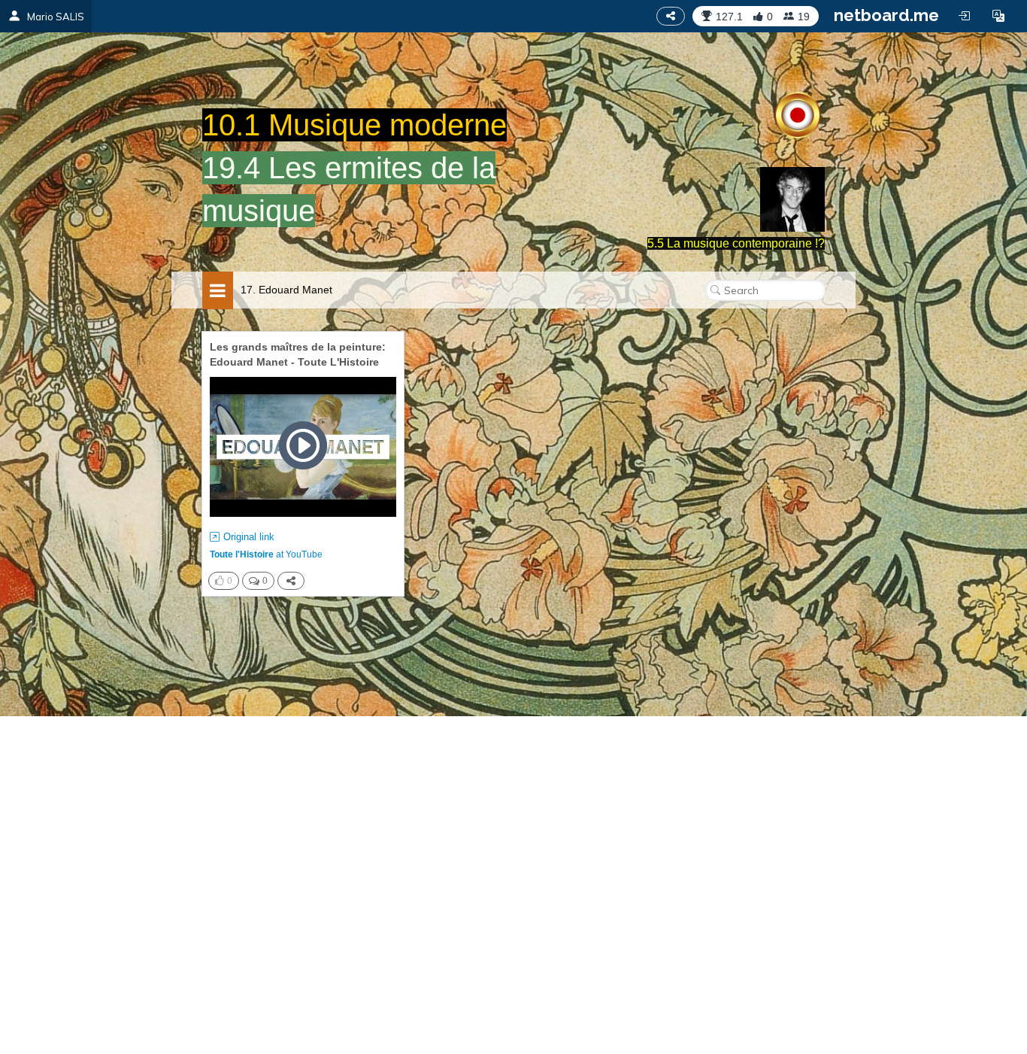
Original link (248, 536)
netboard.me (886, 15)
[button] (998, 16)
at (266, 554)
